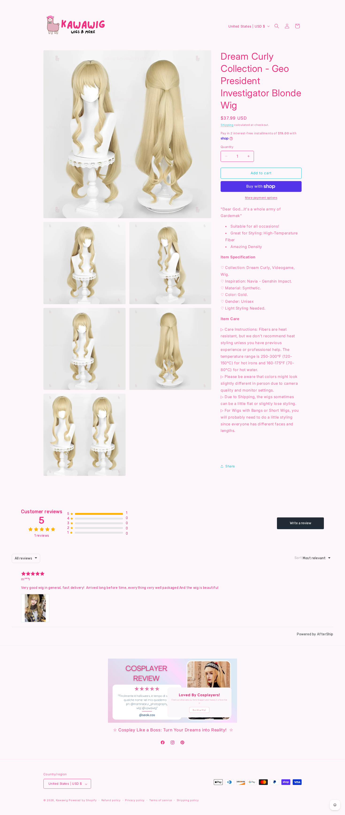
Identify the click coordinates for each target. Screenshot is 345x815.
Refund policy (111, 800)
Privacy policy (135, 800)
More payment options (261, 197)
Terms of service (160, 800)
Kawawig (62, 800)
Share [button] (230, 466)
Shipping (227, 125)
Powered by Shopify (83, 800)
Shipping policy (188, 800)
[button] (277, 26)
